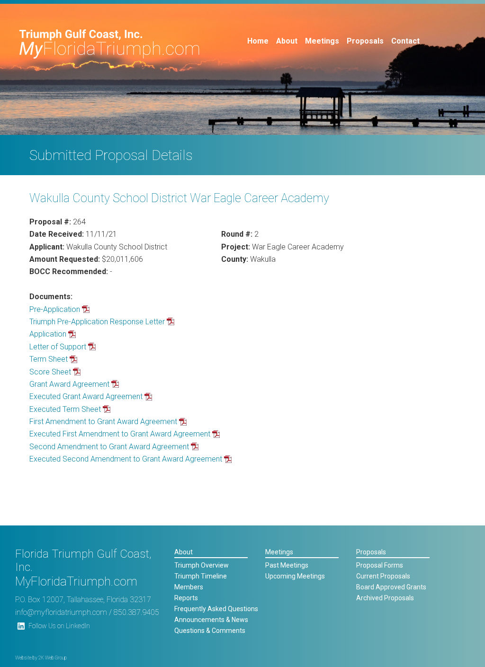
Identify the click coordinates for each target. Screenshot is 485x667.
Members (188, 587)
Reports (186, 598)
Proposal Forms (379, 565)
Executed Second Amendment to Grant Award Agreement (125, 458)
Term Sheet (48, 359)
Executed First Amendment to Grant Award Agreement (119, 433)
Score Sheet (50, 371)
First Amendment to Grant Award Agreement (103, 421)
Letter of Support (57, 346)
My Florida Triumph (109, 44)
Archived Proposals (385, 598)
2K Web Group (52, 657)
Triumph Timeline (200, 576)
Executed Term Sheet (65, 409)
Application (47, 333)
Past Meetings (286, 565)
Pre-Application (54, 309)
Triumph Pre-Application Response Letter (97, 321)
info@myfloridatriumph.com (61, 612)
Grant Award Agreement (69, 384)
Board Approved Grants (391, 587)
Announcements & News (211, 619)
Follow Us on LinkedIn (59, 626)
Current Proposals (383, 576)
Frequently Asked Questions (216, 609)
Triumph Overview (201, 565)
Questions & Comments (209, 630)
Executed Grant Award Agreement (86, 396)
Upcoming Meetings (295, 576)
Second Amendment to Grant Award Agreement (109, 446)
